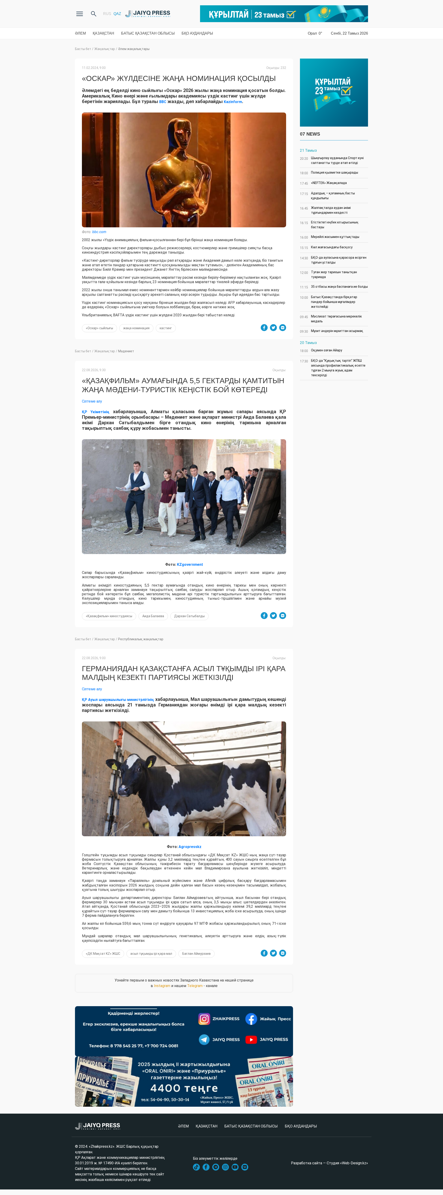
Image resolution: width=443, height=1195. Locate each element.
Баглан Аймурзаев (196, 953)
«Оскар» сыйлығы (99, 328)
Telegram (195, 986)
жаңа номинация (136, 328)
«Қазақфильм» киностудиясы (109, 616)
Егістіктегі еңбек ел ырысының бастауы (329, 224)
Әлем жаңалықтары (134, 49)
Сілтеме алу (92, 401)
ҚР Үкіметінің (95, 412)
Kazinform (233, 102)
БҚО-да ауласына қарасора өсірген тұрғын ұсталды (333, 260)
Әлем (80, 33)
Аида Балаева (153, 616)
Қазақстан (103, 33)
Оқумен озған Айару (321, 350)
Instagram (162, 986)
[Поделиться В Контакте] (282, 327)
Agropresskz (190, 847)
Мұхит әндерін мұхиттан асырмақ (331, 331)
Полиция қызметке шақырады (329, 173)
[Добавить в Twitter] (273, 327)
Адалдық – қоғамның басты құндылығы (327, 195)
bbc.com (99, 232)
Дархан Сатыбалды (189, 616)
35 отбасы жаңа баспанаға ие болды (334, 287)
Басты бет (83, 49)
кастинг (166, 328)
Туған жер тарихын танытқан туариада (328, 274)
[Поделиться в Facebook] (264, 327)
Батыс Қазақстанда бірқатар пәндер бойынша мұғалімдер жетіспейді (328, 301)
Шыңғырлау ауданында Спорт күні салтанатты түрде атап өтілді (332, 160)
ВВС (162, 102)
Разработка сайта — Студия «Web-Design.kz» (329, 1163)
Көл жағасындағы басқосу (326, 247)
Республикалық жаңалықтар (140, 639)
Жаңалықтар (104, 49)
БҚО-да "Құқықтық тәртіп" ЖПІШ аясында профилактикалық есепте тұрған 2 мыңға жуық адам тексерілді (332, 368)
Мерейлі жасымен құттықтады (329, 237)
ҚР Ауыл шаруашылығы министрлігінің (118, 699)
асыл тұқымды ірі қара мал (151, 953)
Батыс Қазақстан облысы (148, 33)
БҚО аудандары (197, 33)
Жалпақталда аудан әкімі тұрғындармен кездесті (325, 210)
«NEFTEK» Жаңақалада (323, 183)
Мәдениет (126, 351)
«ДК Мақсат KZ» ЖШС (103, 953)
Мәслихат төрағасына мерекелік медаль (331, 318)
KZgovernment (190, 564)
